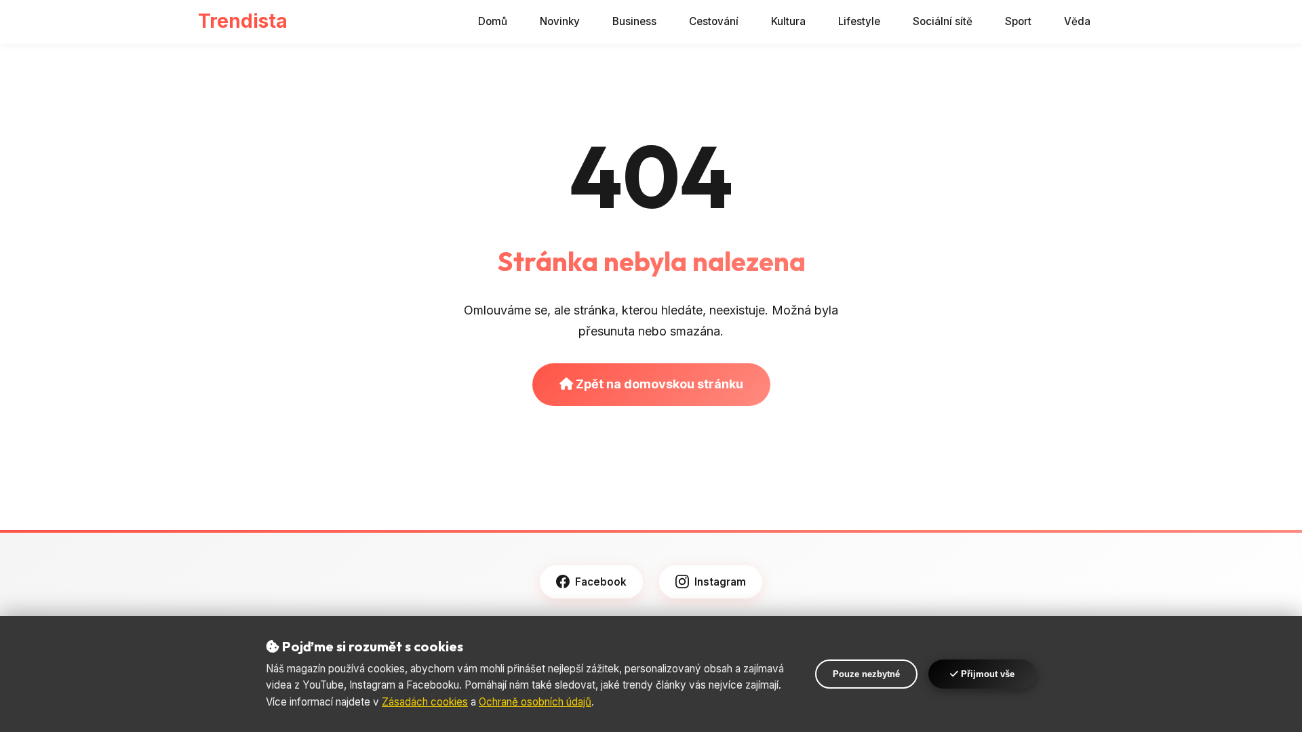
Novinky (560, 21)
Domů (492, 21)
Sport (1018, 21)
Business (634, 21)
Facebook (601, 581)
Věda (1077, 21)
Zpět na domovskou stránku (658, 384)
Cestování (713, 21)
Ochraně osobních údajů (535, 701)
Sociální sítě (942, 21)
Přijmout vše (986, 674)
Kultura (788, 21)
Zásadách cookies (425, 701)
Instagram (720, 581)
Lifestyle (859, 21)
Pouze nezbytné (866, 674)
